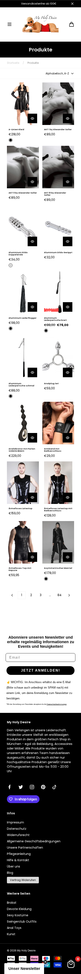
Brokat (11, 902)
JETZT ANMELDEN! (40, 670)
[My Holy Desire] (40, 24)
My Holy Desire (26, 950)
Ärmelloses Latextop (20, 508)
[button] (9, 24)
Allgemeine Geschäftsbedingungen (33, 841)
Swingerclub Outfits (22, 921)
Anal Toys (14, 928)
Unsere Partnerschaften (25, 847)
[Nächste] (69, 595)
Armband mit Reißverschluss (52, 450)
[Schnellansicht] (32, 118)
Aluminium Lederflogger (23, 318)
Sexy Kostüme (17, 915)
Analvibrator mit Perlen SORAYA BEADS (22, 450)
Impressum (15, 822)
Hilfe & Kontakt (18, 860)
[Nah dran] (72, 3)
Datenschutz (16, 828)
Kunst (11, 934)
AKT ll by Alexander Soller (23, 193)
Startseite (13, 63)
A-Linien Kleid (16, 129)
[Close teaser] (45, 962)
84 (59, 595)
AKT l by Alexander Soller (58, 129)
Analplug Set (51, 383)
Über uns (13, 866)
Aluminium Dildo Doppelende (18, 253)
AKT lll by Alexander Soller (55, 194)
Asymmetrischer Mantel (58, 568)
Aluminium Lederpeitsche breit (55, 319)
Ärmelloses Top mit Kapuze (20, 569)
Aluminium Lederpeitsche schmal (21, 384)
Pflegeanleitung (19, 854)
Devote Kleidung (19, 909)
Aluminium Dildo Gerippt (58, 252)
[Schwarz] (11, 140)
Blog (10, 873)
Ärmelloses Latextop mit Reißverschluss (58, 509)
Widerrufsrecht (18, 835)
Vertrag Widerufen (23, 880)
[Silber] (11, 265)
